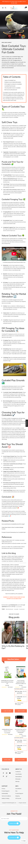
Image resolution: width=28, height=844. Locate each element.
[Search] (5, 7)
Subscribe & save (19, 698)
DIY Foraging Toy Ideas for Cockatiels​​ (13, 84)
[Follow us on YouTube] (9, 773)
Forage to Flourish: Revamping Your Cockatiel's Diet (13, 532)
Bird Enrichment (7, 42)
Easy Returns (18, 788)
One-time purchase (19, 692)
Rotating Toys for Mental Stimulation (13, 82)
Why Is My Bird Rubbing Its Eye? (13, 647)
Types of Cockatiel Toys (10, 80)
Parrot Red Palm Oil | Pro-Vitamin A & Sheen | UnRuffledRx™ (21, 731)
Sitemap (17, 781)
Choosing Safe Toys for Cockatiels (12, 87)
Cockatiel (16, 609)
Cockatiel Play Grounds (10, 86)
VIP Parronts (18, 798)
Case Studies (18, 774)
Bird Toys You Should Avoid (11, 89)
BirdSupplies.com (12, 802)
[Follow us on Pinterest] (3, 776)
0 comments (19, 606)
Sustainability (5, 793)
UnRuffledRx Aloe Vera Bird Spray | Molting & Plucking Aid (7, 682)
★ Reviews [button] (26, 423)
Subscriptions (18, 776)
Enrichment (21, 609)
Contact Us (18, 771)
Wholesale (17, 779)
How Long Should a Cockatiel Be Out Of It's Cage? (13, 524)
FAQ (16, 791)
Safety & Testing (5, 798)
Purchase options (18, 688)
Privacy (3, 788)
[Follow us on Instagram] (6, 773)
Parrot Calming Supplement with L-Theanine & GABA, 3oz (21, 682)
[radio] (16, 691)
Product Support (5, 791)
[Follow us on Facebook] (3, 773)
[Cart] (25, 7)
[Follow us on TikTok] (6, 776)
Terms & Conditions (6, 796)
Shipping (17, 796)
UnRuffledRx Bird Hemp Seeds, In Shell (7, 730)
